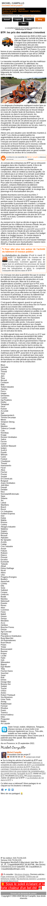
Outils (29, 19)
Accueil (7, 19)
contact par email (33, 757)
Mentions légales (22, 874)
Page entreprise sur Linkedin (13, 877)
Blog (40, 19)
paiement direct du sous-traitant (14, 771)
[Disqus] (23, 826)
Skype (31, 731)
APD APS (19, 776)
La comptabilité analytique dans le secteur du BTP (23, 766)
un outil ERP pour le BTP (34, 229)
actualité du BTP (34, 334)
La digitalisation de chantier (15, 255)
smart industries (34, 776)
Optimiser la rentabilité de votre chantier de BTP (21, 764)
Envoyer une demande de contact (23, 893)
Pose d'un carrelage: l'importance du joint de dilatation (20, 768)
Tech (24, 23)
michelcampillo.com (28, 15)
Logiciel (18, 19)
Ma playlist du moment (26, 879)
